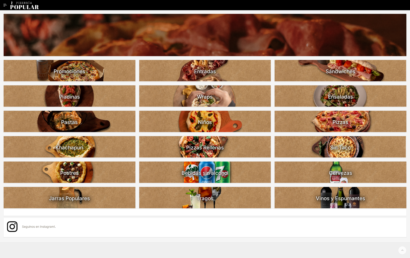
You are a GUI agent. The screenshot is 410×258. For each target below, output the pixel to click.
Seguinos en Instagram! (38, 226)
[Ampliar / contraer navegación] (5, 5)
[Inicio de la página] (402, 250)
